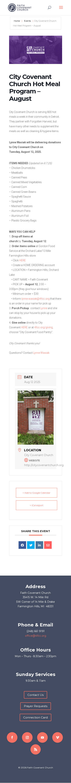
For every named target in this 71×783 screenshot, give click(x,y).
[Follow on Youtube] (42, 737)
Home (17, 21)
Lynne (43, 308)
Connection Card (35, 717)
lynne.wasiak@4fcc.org (36, 298)
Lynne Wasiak (41, 352)
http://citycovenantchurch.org (44, 465)
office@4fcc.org (35, 635)
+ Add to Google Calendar (36, 492)
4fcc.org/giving (43, 327)
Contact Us (35, 695)
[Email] (48, 545)
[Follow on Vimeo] (57, 737)
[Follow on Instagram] (27, 737)
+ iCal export (36, 505)
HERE (22, 260)
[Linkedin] (39, 545)
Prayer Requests (35, 706)
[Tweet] (31, 545)
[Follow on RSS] (35, 749)
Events (27, 21)
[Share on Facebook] (22, 545)
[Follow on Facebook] (12, 737)
